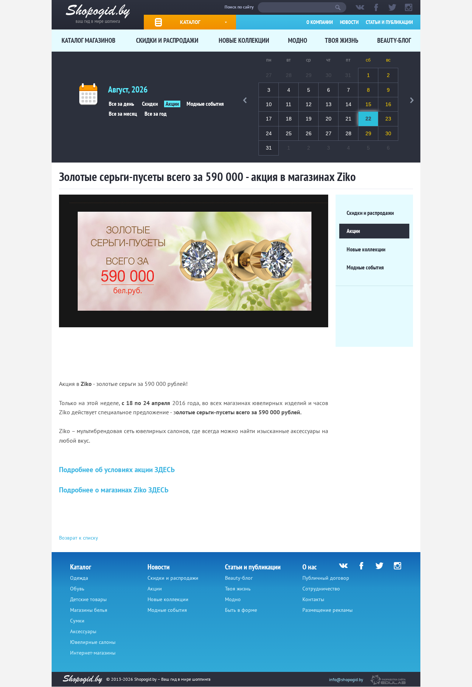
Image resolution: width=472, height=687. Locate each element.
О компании (319, 22)
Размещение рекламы (327, 610)
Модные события (205, 104)
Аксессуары (83, 631)
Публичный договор (325, 578)
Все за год (156, 114)
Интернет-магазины (92, 652)
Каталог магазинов (88, 40)
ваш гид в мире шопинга (98, 20)
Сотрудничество (321, 588)
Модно (297, 40)
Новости (349, 22)
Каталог (190, 22)
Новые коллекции (244, 40)
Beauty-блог (394, 40)
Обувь (77, 588)
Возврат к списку (78, 537)
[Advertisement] (193, 353)
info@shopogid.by (346, 679)
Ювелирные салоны (92, 642)
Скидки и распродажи (167, 40)
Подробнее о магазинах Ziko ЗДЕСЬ (114, 489)
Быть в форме (241, 610)
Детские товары (88, 599)
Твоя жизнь (341, 40)
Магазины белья (88, 610)
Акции (172, 104)
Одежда (79, 578)
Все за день (121, 104)
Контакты (313, 599)
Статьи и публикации (389, 22)
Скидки (150, 104)
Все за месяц (123, 114)
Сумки (77, 620)
